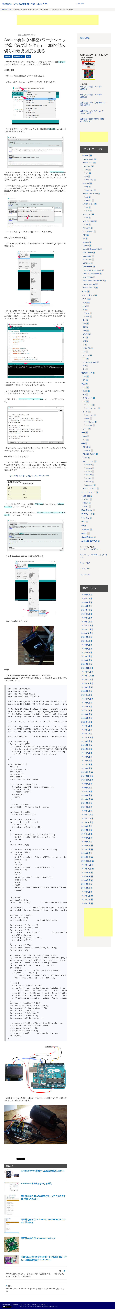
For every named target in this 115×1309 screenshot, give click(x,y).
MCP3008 (88, 468)
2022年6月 (85, 714)
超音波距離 (87, 348)
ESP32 (85, 170)
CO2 (84, 358)
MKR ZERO (87, 214)
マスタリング (86, 373)
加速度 (85, 334)
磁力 (84, 369)
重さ (84, 320)
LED (84, 401)
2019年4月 (85, 845)
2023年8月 (85, 691)
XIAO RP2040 (88, 277)
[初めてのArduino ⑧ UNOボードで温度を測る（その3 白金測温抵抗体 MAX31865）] (35, 1264)
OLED (85, 391)
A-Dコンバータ (88, 461)
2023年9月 (85, 687)
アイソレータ (86, 514)
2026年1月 (85, 622)
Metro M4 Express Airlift (91, 249)
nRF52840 (86, 263)
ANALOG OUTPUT (89, 488)
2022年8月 (85, 706)
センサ (87, 211)
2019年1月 (85, 857)
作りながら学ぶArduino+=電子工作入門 (24, 3)
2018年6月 (85, 884)
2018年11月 (86, 865)
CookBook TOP (6, 9)
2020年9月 (85, 784)
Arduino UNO (19, 57)
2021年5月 (85, 757)
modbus (87, 450)
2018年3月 (85, 896)
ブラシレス (88, 425)
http (86, 176)
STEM (83, 291)
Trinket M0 (86, 228)
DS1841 (85, 506)
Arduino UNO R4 (89, 284)
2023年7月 (85, 695)
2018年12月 (86, 861)
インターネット (87, 295)
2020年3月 (85, 803)
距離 (84, 330)
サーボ (87, 418)
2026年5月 (85, 606)
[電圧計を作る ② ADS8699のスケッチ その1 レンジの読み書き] (35, 1232)
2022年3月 (85, 726)
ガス (84, 338)
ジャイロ (86, 355)
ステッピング (89, 415)
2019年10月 (86, 822)
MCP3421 (88, 478)
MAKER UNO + (88, 204)
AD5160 (85, 503)
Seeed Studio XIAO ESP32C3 (93, 280)
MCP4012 (86, 496)
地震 (84, 341)
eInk (84, 394)
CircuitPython (87, 537)
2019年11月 (86, 818)
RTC (83, 522)
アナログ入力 (89, 180)
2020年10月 (86, 780)
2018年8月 (85, 876)
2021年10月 (86, 737)
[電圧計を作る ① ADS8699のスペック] (29, 1251)
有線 (83, 443)
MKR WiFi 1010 (88, 221)
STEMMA (85, 529)
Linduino (86, 245)
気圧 (84, 323)
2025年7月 (85, 641)
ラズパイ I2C (85, 569)
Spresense (86, 166)
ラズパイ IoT (85, 563)
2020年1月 (85, 811)
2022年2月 (85, 730)
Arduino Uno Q (88, 159)
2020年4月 (85, 799)
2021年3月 (85, 764)
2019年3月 (85, 849)
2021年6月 (85, 753)
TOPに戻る (80, 3)
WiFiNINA (88, 200)
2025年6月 (85, 645)
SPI (84, 380)
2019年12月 (86, 815)
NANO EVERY (88, 252)
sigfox (85, 436)
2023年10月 (86, 683)
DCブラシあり (89, 422)
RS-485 (85, 447)
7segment (88, 405)
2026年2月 (85, 618)
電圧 (84, 327)
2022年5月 (85, 718)
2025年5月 (85, 649)
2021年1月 (85, 772)
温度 (28, 57)
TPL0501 (86, 499)
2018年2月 (85, 899)
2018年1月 (85, 903)
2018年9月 (85, 872)
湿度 (84, 306)
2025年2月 (85, 660)
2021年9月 (85, 741)
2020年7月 (85, 791)
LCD (84, 387)
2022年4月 (85, 722)
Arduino (8, 57)
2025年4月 (85, 652)
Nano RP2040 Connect (91, 274)
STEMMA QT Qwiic (89, 362)
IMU (84, 366)
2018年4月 (85, 892)
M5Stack (86, 183)
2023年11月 (86, 679)
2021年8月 (85, 745)
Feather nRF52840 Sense (92, 270)
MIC (84, 352)
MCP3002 (88, 471)
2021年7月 (85, 749)
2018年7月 (85, 880)
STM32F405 (87, 259)
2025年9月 (85, 637)
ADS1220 (88, 481)
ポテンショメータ (88, 492)
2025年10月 (86, 633)
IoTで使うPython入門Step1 (90, 549)
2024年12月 (86, 668)
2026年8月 (85, 595)
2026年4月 (85, 610)
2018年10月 (86, 869)
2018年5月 (85, 888)
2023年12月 (86, 676)
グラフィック (87, 398)
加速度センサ (89, 190)
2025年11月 (86, 629)
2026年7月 (85, 598)
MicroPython (86, 510)
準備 (86, 187)
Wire (84, 376)
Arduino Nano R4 (89, 288)
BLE (84, 440)
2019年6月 (85, 838)
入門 (86, 173)
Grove (84, 533)
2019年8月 (85, 830)
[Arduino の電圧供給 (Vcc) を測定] (28, 1190)
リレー (85, 429)
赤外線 (87, 316)
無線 (83, 432)
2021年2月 (85, 768)
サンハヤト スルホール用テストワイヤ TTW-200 (29, 476)
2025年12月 (86, 625)
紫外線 (87, 313)
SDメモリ (85, 518)
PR (82, 525)
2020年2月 (85, 807)
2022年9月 (85, 703)
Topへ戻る (85, 38)
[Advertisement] (57, 20)
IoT (84, 238)
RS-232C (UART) (89, 454)
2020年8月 (85, 788)
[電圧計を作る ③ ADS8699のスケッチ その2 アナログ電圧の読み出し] (35, 1214)
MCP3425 (88, 475)
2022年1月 (85, 733)
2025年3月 (85, 656)
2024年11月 (86, 672)
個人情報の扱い (36, 1304)
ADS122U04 (89, 485)
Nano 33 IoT (87, 256)
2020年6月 (85, 795)
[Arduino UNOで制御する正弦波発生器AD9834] (34, 1178)
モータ (85, 412)
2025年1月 (85, 664)
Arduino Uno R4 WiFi (90, 194)
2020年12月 (86, 776)
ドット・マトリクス (91, 408)
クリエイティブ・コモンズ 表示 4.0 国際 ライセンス (34, 1306)
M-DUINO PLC (88, 231)
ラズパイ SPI (85, 574)
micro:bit (86, 242)
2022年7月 (85, 710)
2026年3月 (85, 614)
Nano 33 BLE (87, 266)
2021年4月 (85, 761)
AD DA (84, 458)
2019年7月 (85, 834)
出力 (83, 384)
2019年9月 (85, 826)
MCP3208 (88, 465)
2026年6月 (85, 602)
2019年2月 (85, 853)
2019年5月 (85, 842)
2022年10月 (86, 699)
